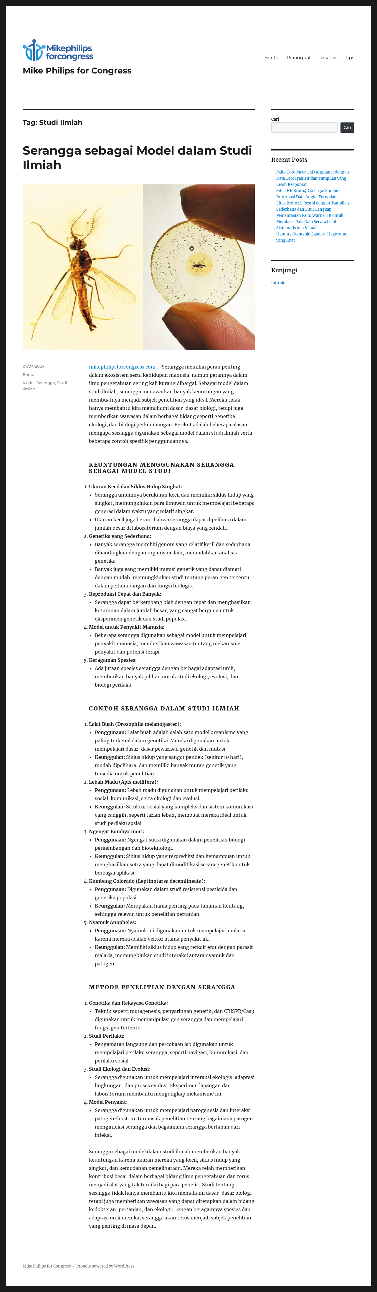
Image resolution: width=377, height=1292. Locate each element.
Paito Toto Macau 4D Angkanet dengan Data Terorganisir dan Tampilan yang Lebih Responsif (312, 178)
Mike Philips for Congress (77, 70)
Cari (275, 119)
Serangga (46, 382)
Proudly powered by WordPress (105, 1266)
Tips (349, 57)
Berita (271, 57)
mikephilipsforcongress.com (122, 367)
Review (328, 57)
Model (29, 382)
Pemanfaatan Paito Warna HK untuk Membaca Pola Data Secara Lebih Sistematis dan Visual (309, 221)
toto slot (279, 282)
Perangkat (299, 57)
